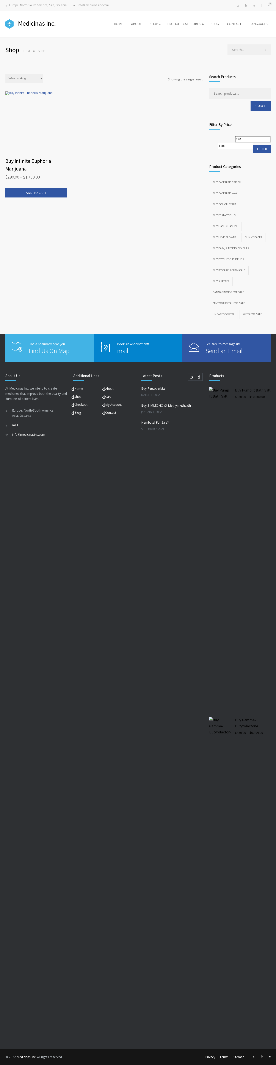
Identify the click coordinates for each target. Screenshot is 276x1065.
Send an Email (224, 351)
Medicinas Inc (26, 1057)
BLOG (214, 24)
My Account (113, 405)
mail (122, 351)
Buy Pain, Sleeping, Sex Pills (231, 248)
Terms (224, 1057)
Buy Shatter (221, 281)
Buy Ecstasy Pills (224, 215)
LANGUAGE (258, 24)
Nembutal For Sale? (155, 422)
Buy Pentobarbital (153, 388)
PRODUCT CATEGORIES (184, 24)
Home (27, 51)
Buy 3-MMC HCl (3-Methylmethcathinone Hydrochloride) (167, 405)
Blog (77, 412)
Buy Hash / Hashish (225, 226)
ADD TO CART (36, 193)
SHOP (154, 24)
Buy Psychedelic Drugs (228, 259)
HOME (118, 24)
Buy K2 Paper (253, 237)
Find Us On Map (49, 351)
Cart (108, 397)
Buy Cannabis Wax (225, 193)
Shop (78, 397)
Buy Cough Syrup (225, 204)
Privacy (210, 1057)
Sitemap (238, 1057)
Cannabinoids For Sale (228, 292)
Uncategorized (223, 314)
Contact (110, 412)
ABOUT (136, 24)
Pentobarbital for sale (229, 303)
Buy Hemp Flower (224, 237)
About (109, 389)
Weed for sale (252, 314)
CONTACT (234, 24)
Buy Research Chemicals (229, 270)
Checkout (81, 405)
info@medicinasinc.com (93, 5)
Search (260, 106)
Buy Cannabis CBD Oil (227, 182)
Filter (262, 149)
